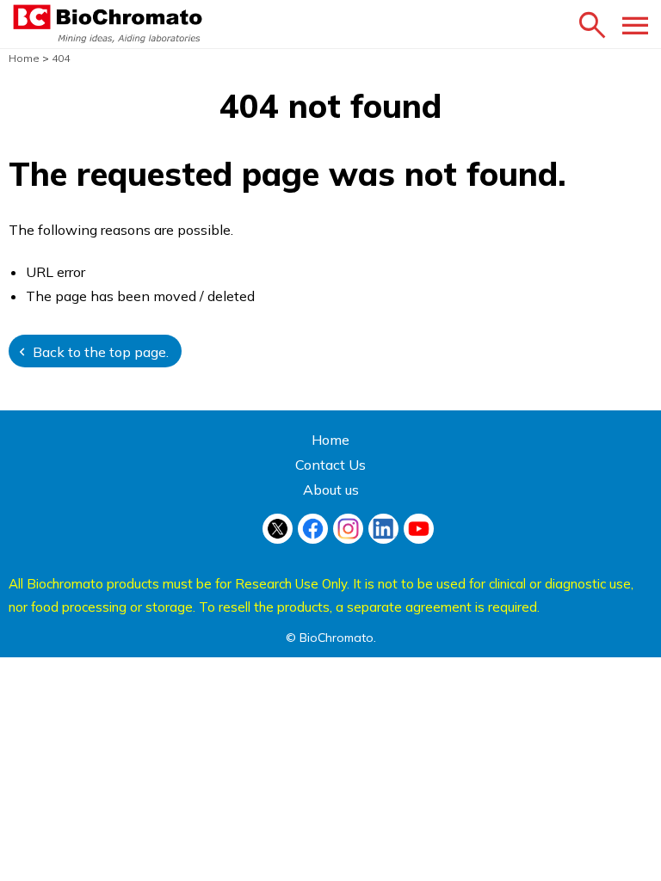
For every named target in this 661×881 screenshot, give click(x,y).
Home (330, 439)
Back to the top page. (101, 351)
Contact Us (330, 464)
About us (331, 489)
